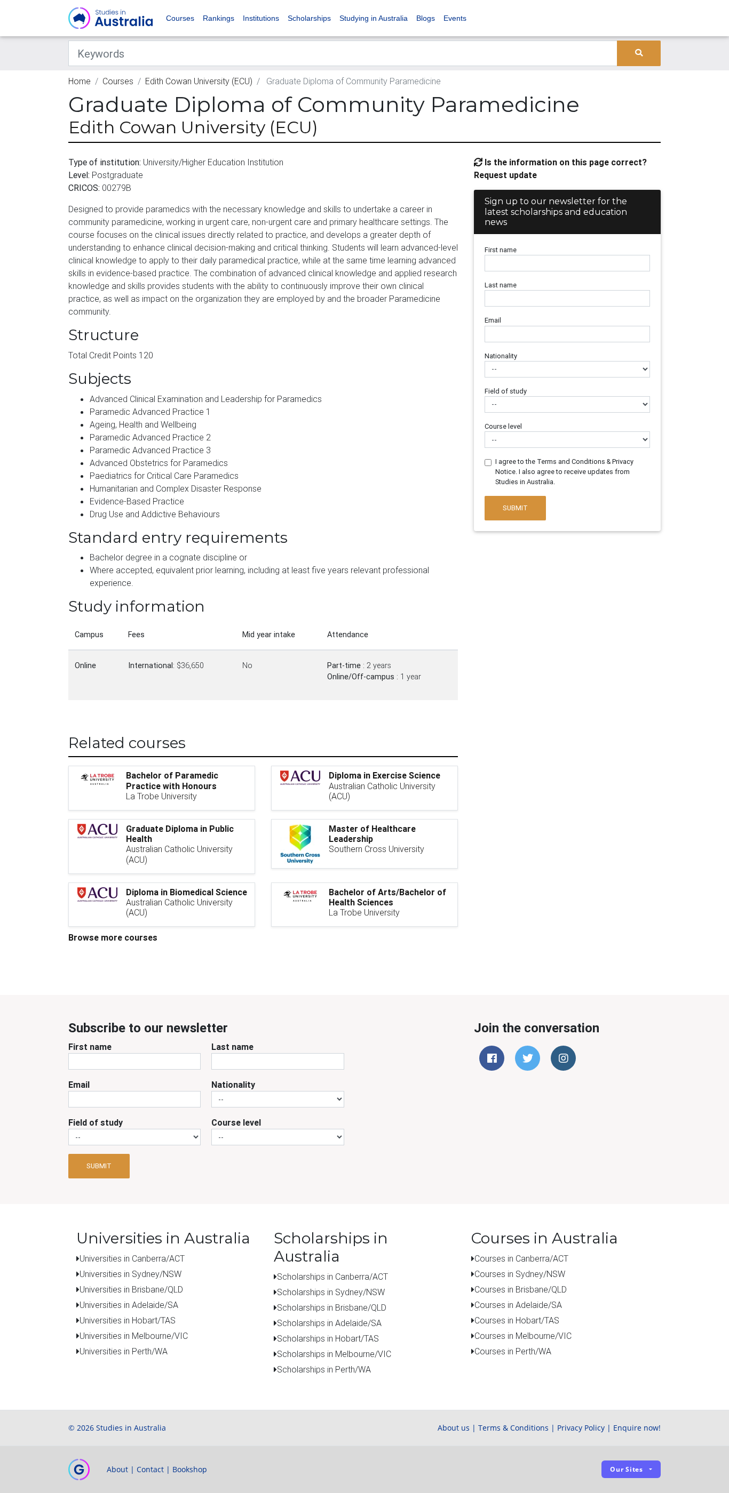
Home (79, 81)
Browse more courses (112, 937)
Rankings (218, 18)
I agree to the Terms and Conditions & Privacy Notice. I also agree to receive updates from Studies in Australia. (564, 471)
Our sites (626, 1469)
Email (493, 320)
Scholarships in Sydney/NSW (331, 1292)
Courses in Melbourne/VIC (523, 1335)
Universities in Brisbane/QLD (131, 1289)
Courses (180, 18)
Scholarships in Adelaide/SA (329, 1323)
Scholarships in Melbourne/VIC (334, 1353)
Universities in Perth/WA (124, 1351)
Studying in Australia (373, 18)
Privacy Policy (581, 1428)
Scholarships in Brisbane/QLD (331, 1307)
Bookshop (189, 1469)
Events (454, 18)
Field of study (506, 391)
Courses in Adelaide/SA (518, 1304)
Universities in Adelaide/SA (129, 1304)
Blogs (425, 18)
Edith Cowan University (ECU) (198, 81)
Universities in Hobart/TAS (128, 1320)
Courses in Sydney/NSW (519, 1274)
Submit (515, 507)
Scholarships (309, 18)
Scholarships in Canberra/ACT (332, 1276)
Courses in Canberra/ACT (521, 1258)
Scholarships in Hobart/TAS (328, 1338)
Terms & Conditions (513, 1428)
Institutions (261, 18)
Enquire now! (637, 1428)
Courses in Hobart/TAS (516, 1320)
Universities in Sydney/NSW (130, 1274)
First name (501, 249)
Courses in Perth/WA (512, 1351)
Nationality (501, 355)
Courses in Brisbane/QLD (520, 1289)
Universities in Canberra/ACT (132, 1258)
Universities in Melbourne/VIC (134, 1335)
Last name (501, 285)
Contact (150, 1469)
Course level (503, 426)
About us (454, 1428)
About (117, 1469)
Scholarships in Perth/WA (324, 1369)
